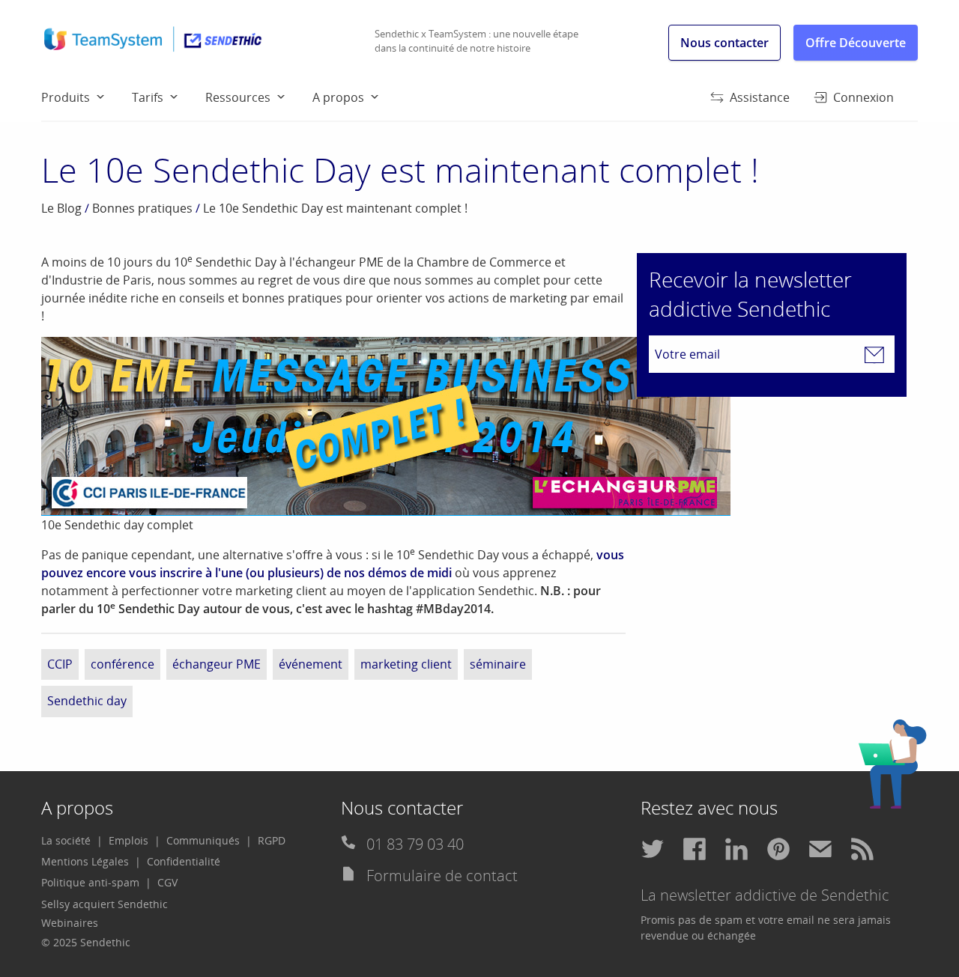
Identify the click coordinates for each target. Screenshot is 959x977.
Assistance (760, 97)
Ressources (237, 97)
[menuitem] (86, 97)
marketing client (406, 664)
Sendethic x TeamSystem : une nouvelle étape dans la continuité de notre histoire (476, 41)
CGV (167, 882)
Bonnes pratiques (142, 208)
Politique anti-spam (90, 882)
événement (310, 664)
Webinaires (69, 923)
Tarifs (147, 97)
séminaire (498, 664)
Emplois (128, 840)
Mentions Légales (85, 861)
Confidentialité (183, 861)
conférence (122, 664)
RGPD (271, 840)
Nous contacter (724, 42)
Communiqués (203, 840)
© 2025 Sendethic (85, 942)
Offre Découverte (855, 42)
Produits (65, 97)
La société (66, 840)
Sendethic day (87, 701)
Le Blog (61, 208)
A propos (338, 97)
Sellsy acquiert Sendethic (104, 904)
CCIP (60, 664)
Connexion (863, 97)
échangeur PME (216, 664)
